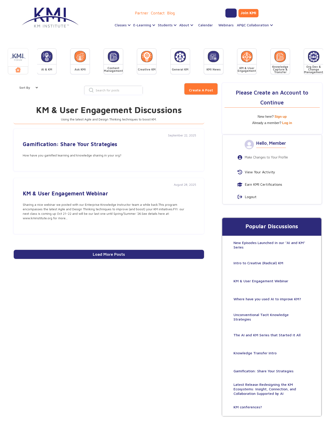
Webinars (226, 25)
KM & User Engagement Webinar (261, 281)
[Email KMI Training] (231, 13)
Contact (158, 13)
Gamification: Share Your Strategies (263, 371)
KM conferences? (248, 407)
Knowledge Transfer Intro (255, 353)
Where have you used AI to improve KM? (267, 299)
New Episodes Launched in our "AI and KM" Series (269, 245)
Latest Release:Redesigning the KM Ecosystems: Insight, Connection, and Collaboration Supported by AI (265, 389)
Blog (171, 13)
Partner (141, 13)
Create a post (201, 90)
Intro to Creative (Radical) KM (258, 263)
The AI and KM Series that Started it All (267, 335)
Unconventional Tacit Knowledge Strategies (261, 317)
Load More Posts (109, 254)
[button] (121, 25)
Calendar (205, 25)
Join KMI (248, 13)
